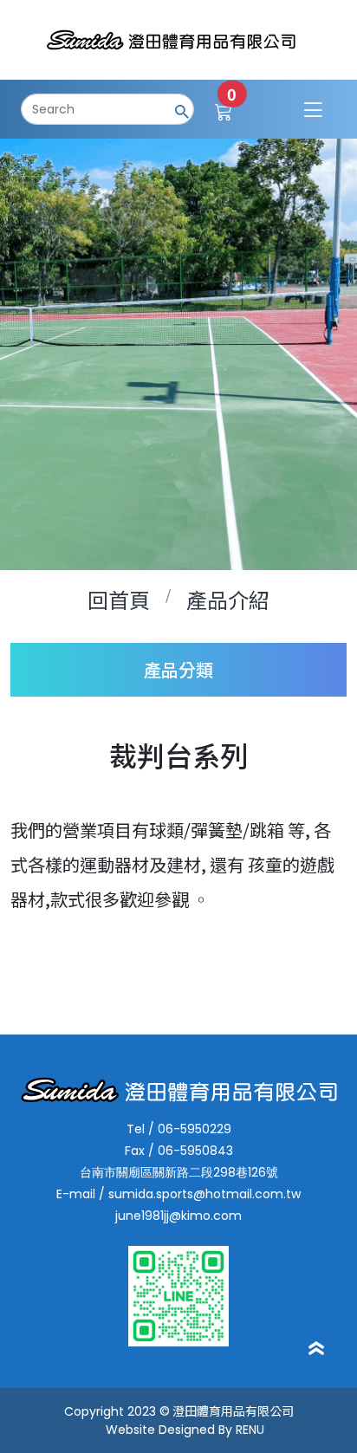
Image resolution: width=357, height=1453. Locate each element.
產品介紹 (227, 599)
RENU (250, 1429)
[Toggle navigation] (312, 109)
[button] (178, 670)
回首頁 (119, 599)
